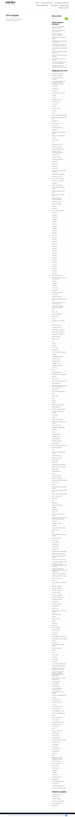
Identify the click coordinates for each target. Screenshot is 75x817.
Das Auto (54, 106)
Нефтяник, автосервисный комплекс (59, 551)
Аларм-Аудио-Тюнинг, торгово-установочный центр (58, 303)
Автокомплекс (55, 166)
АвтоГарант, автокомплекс (57, 159)
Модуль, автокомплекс (56, 538)
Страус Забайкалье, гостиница (58, 711)
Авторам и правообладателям (58, 210)
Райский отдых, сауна (56, 614)
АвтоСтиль (54, 281)
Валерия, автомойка (56, 372)
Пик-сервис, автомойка (57, 586)
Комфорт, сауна (55, 482)
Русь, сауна (54, 642)
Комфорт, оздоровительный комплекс (59, 480)
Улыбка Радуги (55, 744)
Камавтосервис (55, 469)
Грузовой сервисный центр (57, 419)
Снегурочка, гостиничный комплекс (59, 695)
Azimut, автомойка (56, 101)
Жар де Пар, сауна (56, 443)
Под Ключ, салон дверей (57, 595)
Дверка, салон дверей (56, 425)
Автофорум (54, 285)
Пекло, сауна (54, 580)
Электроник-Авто (55, 783)
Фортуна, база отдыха (56, 763)
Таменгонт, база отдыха (57, 717)
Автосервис (54, 219)
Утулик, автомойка (55, 751)
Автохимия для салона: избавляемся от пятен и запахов (59, 41)
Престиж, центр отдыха (56, 604)
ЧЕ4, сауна (54, 772)
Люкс (53, 500)
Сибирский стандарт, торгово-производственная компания (58, 669)
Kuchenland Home (56, 123)
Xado (53, 142)
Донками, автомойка (56, 434)
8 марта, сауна (55, 86)
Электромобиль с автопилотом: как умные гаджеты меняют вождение (59, 45)
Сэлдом (53, 715)
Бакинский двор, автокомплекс (58, 329)
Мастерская (54, 521)
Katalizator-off (55, 121)
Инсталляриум (55, 462)
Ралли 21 (54, 616)
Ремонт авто (54, 623)
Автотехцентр (55, 283)
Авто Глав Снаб (55, 155)
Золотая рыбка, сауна (56, 455)
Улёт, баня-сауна (55, 742)
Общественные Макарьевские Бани (59, 561)
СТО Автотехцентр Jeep (57, 702)
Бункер (53, 370)
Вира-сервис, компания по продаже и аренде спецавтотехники (59, 386)
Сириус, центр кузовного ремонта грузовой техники (59, 678)
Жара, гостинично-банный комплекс (59, 445)
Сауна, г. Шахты (55, 654)
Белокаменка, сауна (56, 361)
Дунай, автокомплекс (56, 438)
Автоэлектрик (55, 294)
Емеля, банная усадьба (56, 441)
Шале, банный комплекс (57, 777)
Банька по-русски (55, 338)
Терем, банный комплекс (57, 724)
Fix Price (54, 113)
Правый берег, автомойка (57, 599)
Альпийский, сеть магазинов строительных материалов (57, 306)
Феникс (53, 755)
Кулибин (53, 484)
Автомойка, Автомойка (56, 201)
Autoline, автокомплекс (57, 99)
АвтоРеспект (54, 212)
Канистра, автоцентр (56, 471)
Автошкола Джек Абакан (57, 292)
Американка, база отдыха (57, 314)
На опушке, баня (55, 547)
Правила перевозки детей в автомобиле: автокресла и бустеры (59, 66)
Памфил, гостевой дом (56, 578)
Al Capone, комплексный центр (58, 93)
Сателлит (54, 650)
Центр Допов (54, 770)
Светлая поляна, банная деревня (59, 666)
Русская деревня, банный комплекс (59, 636)
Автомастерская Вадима (57, 185)
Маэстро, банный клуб (56, 523)
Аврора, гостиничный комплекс (58, 149)
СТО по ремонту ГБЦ (56, 708)
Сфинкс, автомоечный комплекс (58, 713)
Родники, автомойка (56, 627)
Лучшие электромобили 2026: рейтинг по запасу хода (58, 27)
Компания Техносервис (57, 478)
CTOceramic (55, 104)
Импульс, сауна (55, 460)
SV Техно (54, 138)
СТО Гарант (54, 704)
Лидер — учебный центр (57, 496)
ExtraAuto (54, 110)
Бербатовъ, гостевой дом (57, 365)
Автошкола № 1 (55, 290)
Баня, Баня (54, 354)
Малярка (54, 507)
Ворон (53, 393)
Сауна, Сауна (55, 657)
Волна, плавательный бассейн (58, 391)
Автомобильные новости (47, 2)
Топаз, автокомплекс (56, 737)
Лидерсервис (54, 498)
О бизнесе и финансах (64, 7)
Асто (53, 323)
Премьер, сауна (55, 601)
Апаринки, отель (55, 316)
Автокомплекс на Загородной (58, 174)
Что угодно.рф (55, 774)
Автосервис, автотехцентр (57, 275)
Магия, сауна (54, 503)
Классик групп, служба (56, 475)
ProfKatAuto (54, 130)
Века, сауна (54, 376)
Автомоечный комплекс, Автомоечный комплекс (57, 198)
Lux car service (55, 125)
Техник (53, 728)
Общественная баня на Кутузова (58, 559)
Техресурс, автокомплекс (57, 731)
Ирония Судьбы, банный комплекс (59, 464)
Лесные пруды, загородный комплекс (59, 494)
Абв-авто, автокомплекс (57, 147)
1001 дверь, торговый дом (57, 73)
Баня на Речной (55, 349)
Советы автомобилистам (42, 5)
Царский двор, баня (56, 768)
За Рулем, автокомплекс (57, 447)
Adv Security (54, 90)
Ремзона (54, 621)
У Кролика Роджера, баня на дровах (59, 740)
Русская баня (54, 632)
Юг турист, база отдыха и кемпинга (59, 788)
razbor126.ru (10, 2)
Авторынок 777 (55, 217)
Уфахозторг (54, 753)
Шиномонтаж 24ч (55, 779)
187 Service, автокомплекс (57, 75)
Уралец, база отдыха (56, 748)
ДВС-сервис (54, 429)
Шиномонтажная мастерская (58, 781)
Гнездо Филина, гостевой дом (58, 404)
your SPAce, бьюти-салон (57, 144)
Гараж (53, 398)
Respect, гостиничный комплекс (58, 135)
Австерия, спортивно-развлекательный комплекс (57, 152)
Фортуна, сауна (55, 765)
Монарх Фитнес (55, 540)
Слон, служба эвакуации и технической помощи (57, 689)
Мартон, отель (55, 511)
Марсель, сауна (55, 509)
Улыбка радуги (55, 746)
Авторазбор (54, 208)
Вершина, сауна (55, 379)
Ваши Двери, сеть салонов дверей (59, 374)
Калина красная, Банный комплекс (59, 466)
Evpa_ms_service (56, 108)
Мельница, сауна (55, 530)
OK (66, 815)
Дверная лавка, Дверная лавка (58, 427)
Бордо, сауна (54, 367)
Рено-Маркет (54, 625)
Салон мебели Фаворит (57, 648)
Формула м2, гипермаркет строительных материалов (57, 758)
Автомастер (54, 183)
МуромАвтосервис (56, 542)
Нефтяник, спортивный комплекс (58, 553)
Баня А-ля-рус (55, 347)
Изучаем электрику (64, 5)
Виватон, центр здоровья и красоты (59, 381)
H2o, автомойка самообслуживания (59, 115)
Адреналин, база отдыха (57, 296)
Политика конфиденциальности (58, 597)
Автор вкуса (54, 206)
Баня (53, 341)
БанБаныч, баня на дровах (57, 334)
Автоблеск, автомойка (56, 157)
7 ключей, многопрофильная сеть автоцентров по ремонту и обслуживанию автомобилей (59, 83)
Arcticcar (54, 95)
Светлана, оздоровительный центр (59, 663)
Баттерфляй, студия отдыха (57, 356)
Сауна (53, 652)
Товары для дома (55, 735)
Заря (53, 449)
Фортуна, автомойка (56, 761)
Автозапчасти (55, 161)
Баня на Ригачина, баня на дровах (59, 352)
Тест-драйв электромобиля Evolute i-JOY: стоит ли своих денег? (59, 63)
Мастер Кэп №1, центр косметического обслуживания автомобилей (59, 518)
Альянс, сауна (55, 312)
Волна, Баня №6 (55, 389)
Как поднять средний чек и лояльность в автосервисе (57, 34)
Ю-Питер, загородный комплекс (58, 786)
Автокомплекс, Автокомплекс (58, 178)
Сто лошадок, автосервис (57, 706)
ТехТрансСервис (55, 733)
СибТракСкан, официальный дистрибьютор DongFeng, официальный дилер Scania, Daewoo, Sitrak (58, 673)
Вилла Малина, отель (56, 383)
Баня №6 (54, 345)
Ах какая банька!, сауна (57, 327)
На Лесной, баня (55, 544)
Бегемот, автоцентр (56, 358)
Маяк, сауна (54, 525)
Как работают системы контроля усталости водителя (58, 31)
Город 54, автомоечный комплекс (59, 409)
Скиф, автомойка (55, 683)
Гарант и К (54, 402)
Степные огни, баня (56, 699)
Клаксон (53, 473)
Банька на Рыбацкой (56, 336)
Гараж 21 (54, 400)
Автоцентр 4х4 (55, 287)
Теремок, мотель (55, 726)
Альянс (53, 309)
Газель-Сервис (55, 395)
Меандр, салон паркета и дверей (58, 527)
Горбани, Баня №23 (56, 407)
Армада (53, 318)
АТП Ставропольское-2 (57, 325)
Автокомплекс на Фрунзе (57, 176)
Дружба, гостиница (56, 436)
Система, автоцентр (56, 681)
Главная (37, 2)
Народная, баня (55, 549)
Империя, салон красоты (57, 457)
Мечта (53, 532)
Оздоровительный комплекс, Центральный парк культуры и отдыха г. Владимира (59, 565)
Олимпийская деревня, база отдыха (59, 576)
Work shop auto (55, 140)
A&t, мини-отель (55, 88)
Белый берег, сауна (56, 363)
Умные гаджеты (54, 5)
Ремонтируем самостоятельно (62, 2)
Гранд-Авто (54, 417)
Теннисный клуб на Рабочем (58, 722)
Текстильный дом (55, 719)
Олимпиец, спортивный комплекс (59, 573)
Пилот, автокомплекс (56, 592)
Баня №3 (54, 343)
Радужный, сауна (55, 608)
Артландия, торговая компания (58, 320)
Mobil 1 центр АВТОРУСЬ (57, 127)
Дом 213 (53, 432)
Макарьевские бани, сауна (57, 505)
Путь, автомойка (55, 606)
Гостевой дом (55, 415)
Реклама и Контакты (56, 618)
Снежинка (54, 697)
